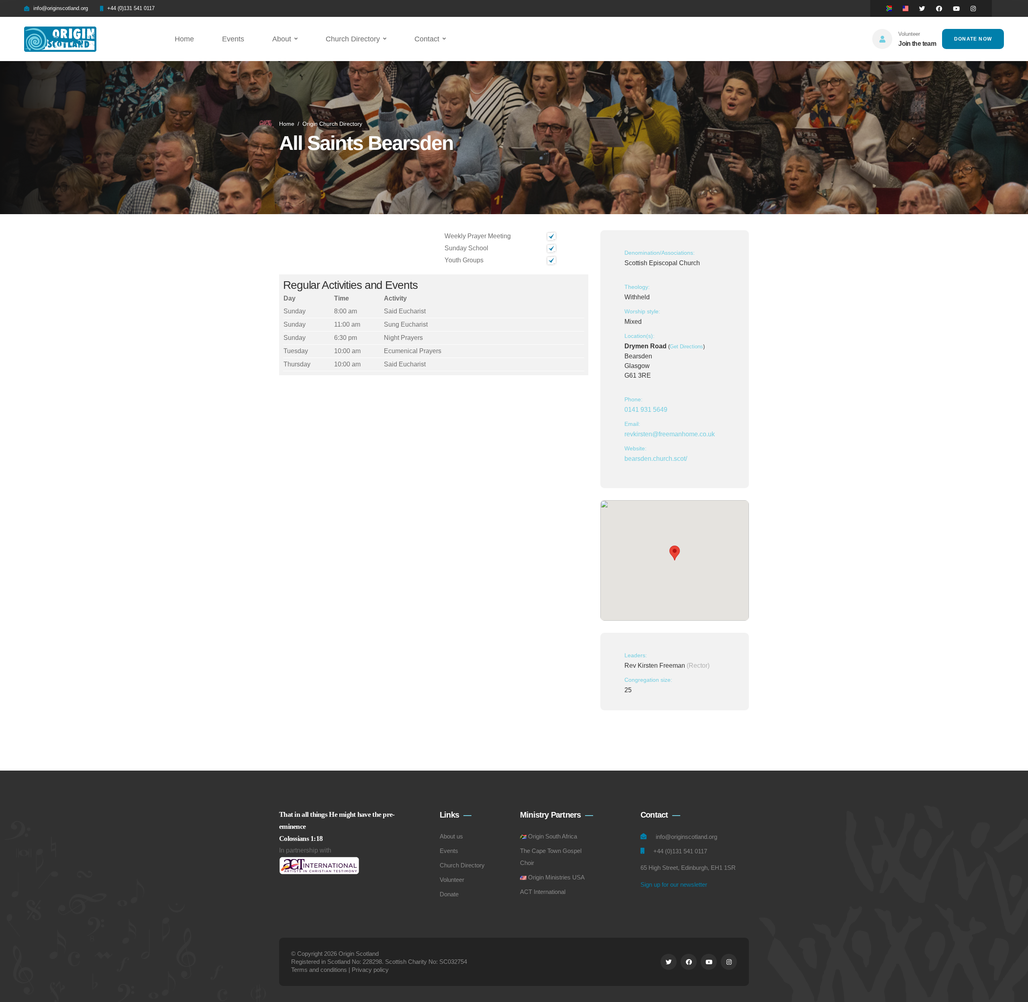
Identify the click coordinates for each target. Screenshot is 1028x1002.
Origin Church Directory (332, 124)
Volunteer (452, 879)
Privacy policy (370, 969)
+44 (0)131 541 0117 (131, 8)
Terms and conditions (319, 969)
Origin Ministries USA (556, 877)
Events (233, 39)
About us (451, 836)
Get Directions (686, 347)
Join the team (917, 43)
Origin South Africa (552, 836)
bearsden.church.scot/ (655, 458)
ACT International (542, 891)
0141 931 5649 (645, 409)
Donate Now (973, 39)
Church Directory (353, 39)
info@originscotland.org (60, 8)
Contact (426, 39)
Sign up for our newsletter (673, 884)
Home (184, 39)
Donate (449, 894)
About (281, 39)
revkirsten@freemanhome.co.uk (669, 434)
